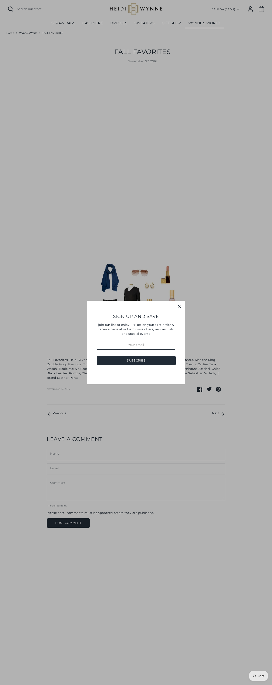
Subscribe (136, 360)
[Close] (179, 306)
